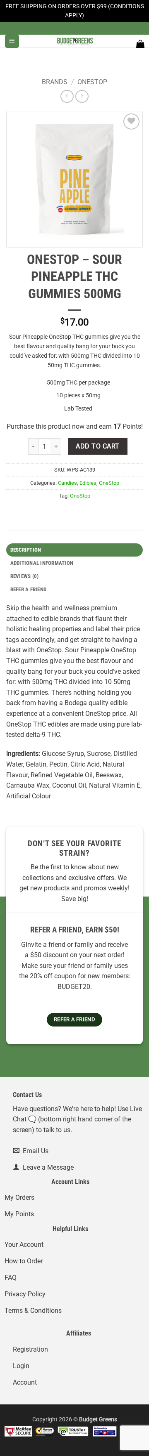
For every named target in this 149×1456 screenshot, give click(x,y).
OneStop (92, 82)
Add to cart (97, 446)
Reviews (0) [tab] (24, 576)
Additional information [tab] (42, 563)
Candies (67, 483)
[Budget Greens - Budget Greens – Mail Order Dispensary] (74, 41)
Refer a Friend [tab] (28, 589)
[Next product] (66, 96)
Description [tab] (25, 550)
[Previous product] (81, 96)
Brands (54, 82)
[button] (12, 41)
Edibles (87, 483)
